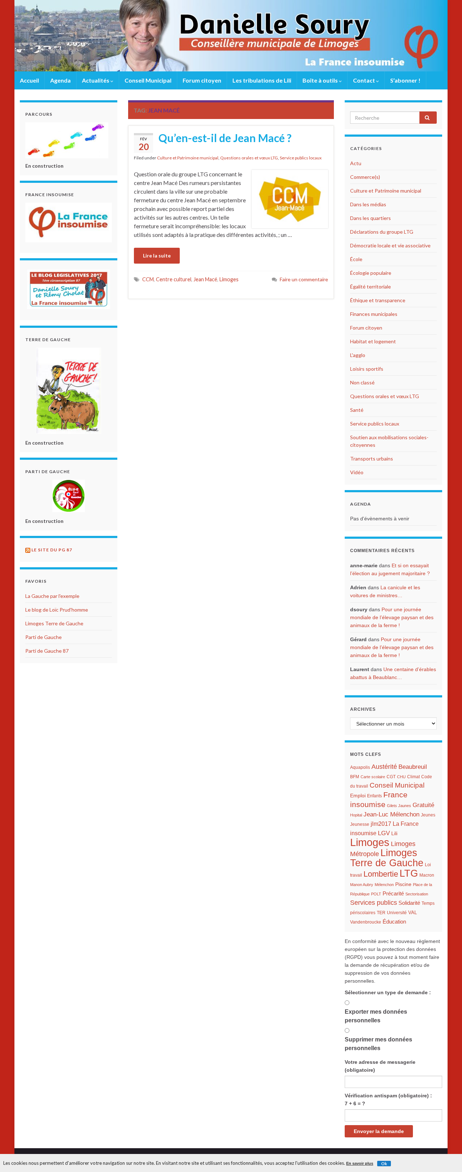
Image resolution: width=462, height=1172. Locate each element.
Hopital (356, 815)
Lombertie (380, 873)
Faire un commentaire (304, 279)
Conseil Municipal (148, 80)
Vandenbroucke (365, 922)
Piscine (403, 884)
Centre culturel (173, 279)
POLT (376, 894)
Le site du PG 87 (51, 549)
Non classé (362, 382)
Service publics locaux (301, 157)
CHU (401, 777)
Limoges (229, 279)
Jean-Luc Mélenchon (391, 814)
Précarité (393, 893)
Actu (355, 163)
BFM (354, 776)
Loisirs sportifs (366, 369)
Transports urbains (371, 458)
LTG (409, 873)
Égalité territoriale (370, 286)
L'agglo (357, 355)
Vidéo (356, 472)
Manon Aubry (361, 884)
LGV (384, 833)
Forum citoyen (202, 80)
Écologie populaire (370, 273)
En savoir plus (359, 1163)
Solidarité (409, 903)
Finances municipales (373, 314)
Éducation (394, 922)
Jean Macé (205, 279)
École (356, 259)
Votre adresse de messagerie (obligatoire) (380, 1066)
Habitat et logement (373, 341)
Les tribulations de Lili (261, 80)
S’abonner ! (405, 80)
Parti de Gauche (43, 637)
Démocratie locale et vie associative (390, 245)
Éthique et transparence (377, 300)
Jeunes (428, 815)
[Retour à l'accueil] (231, 35)
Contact (364, 80)
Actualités (96, 80)
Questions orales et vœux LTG (249, 157)
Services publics (373, 902)
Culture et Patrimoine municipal (187, 157)
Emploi (358, 795)
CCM (148, 279)
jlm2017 (381, 824)
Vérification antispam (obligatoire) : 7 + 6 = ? (388, 1099)
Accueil (29, 80)
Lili (394, 833)
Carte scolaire (373, 777)
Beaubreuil (412, 766)
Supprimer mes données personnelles (378, 1043)
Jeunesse (359, 824)
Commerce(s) (365, 177)
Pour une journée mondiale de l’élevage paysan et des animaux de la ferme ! (391, 617)
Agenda (60, 80)
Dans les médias (368, 204)
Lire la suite (157, 255)
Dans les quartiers (370, 218)
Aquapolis (360, 767)
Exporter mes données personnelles (376, 1016)
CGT (391, 777)
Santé (356, 410)
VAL (412, 912)
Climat (413, 776)
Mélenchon (384, 884)
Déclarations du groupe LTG (381, 232)
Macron (426, 875)
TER (381, 912)
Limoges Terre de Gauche (54, 623)
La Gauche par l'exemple (52, 596)
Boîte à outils (320, 80)
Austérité (384, 766)
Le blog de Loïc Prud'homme (56, 610)
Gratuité (423, 805)
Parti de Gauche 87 (47, 651)
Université (397, 913)
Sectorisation (416, 894)
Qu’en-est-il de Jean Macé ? (225, 137)
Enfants (374, 795)
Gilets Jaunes (399, 805)
